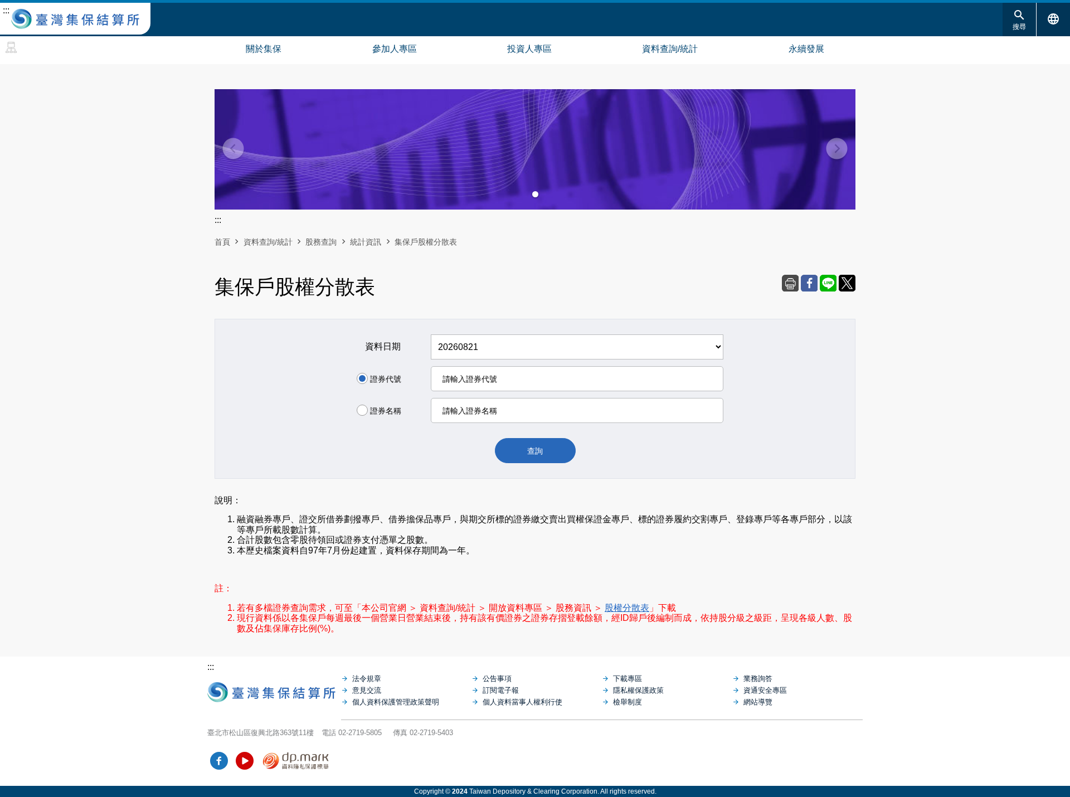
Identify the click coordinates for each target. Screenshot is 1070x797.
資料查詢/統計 (670, 49)
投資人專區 (529, 49)
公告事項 (497, 678)
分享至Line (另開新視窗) (828, 283)
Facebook (219, 761)
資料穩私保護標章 (296, 761)
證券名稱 (385, 410)
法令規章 (366, 678)
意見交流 (366, 690)
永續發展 (806, 49)
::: (6, 10)
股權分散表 (627, 608)
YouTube (245, 761)
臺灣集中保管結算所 (75, 19)
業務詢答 (757, 678)
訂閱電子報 (501, 690)
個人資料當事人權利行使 (522, 702)
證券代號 (385, 379)
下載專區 (627, 678)
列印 (790, 283)
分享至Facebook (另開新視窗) (809, 283)
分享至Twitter (847, 283)
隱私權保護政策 (638, 690)
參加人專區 (394, 49)
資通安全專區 (765, 690)
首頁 (222, 241)
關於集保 (263, 49)
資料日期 (383, 346)
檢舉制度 (627, 702)
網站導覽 (11, 47)
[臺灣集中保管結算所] (274, 689)
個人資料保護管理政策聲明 (395, 702)
